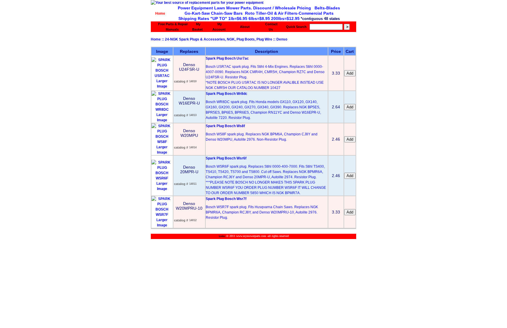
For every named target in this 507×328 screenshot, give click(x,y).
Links (222, 236)
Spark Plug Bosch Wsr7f (226, 199)
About (245, 26)
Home (160, 13)
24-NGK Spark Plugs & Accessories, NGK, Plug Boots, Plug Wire (218, 39)
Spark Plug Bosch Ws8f (225, 126)
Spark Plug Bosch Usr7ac (227, 58)
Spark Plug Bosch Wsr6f (226, 158)
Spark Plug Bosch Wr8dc (226, 94)
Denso (281, 39)
